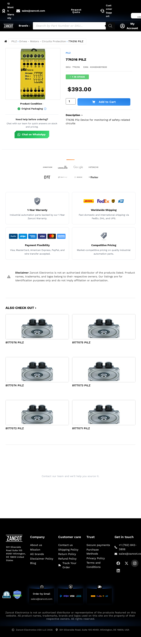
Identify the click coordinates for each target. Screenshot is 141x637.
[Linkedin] (118, 570)
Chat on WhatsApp (34, 134)
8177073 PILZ (81, 385)
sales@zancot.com (41, 599)
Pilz (68, 53)
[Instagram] (134, 563)
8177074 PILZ (15, 385)
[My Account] (122, 26)
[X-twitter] (126, 563)
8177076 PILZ (15, 342)
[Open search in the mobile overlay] (74, 25)
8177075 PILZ (81, 342)
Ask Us (68, 485)
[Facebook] (118, 563)
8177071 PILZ (81, 428)
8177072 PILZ (15, 428)
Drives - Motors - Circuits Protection (42, 41)
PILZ (14, 41)
